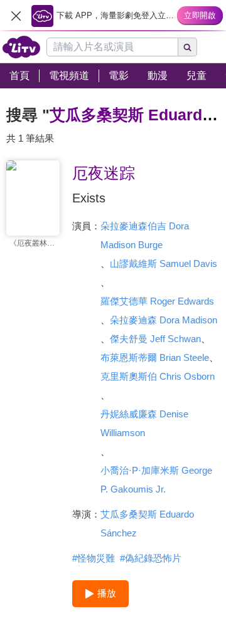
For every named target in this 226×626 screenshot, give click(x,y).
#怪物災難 (93, 558)
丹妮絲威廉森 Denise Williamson (144, 423)
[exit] (15, 15)
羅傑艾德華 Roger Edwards (157, 301)
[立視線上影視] (21, 47)
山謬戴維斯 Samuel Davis (163, 263)
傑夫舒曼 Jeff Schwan (155, 338)
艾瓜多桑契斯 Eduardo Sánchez (147, 523)
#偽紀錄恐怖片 (150, 558)
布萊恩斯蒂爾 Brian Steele (154, 357)
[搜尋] (187, 47)
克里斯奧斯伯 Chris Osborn (157, 376)
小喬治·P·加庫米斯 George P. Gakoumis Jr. (156, 479)
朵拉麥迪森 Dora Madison (163, 320)
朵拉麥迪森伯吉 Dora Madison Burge (144, 235)
